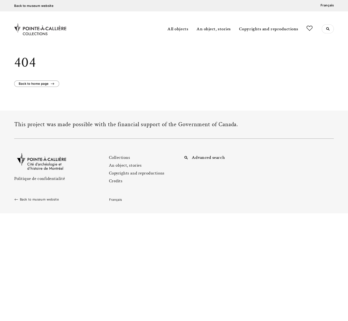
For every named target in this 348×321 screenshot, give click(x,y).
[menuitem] (327, 5)
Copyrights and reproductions (268, 29)
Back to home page (34, 83)
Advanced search (208, 157)
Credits (116, 181)
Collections (119, 157)
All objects (177, 29)
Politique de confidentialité (39, 179)
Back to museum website (34, 6)
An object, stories (213, 29)
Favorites (309, 28)
